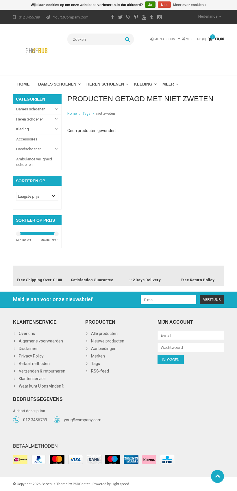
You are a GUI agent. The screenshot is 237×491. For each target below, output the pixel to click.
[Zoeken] (127, 39)
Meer (168, 84)
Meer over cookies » (190, 5)
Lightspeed (120, 484)
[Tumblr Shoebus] (151, 18)
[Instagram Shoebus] (159, 18)
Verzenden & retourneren (42, 371)
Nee (164, 5)
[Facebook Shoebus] (112, 18)
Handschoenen (29, 149)
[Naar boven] (217, 476)
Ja (150, 5)
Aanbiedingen (103, 348)
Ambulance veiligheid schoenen (34, 162)
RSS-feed (100, 371)
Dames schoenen (57, 84)
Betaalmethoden (34, 363)
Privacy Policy (31, 356)
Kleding (143, 84)
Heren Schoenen (105, 84)
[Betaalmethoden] (20, 459)
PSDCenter (81, 484)
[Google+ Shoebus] (128, 18)
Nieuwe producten (107, 341)
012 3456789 (35, 420)
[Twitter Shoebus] (120, 18)
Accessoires (26, 139)
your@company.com (82, 420)
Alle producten (104, 333)
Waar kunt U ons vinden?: (41, 386)
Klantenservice (32, 378)
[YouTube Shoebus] (143, 18)
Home (23, 84)
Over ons (27, 333)
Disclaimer (28, 348)
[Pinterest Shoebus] (136, 18)
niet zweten (105, 114)
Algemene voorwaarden (41, 341)
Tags (86, 114)
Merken (98, 356)
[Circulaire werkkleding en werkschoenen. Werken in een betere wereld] (37, 51)
